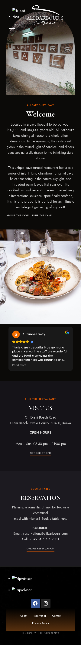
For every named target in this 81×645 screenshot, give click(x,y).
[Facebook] (35, 603)
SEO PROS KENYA (48, 633)
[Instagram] (45, 603)
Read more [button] (19, 365)
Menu (10, 29)
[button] (17, 215)
